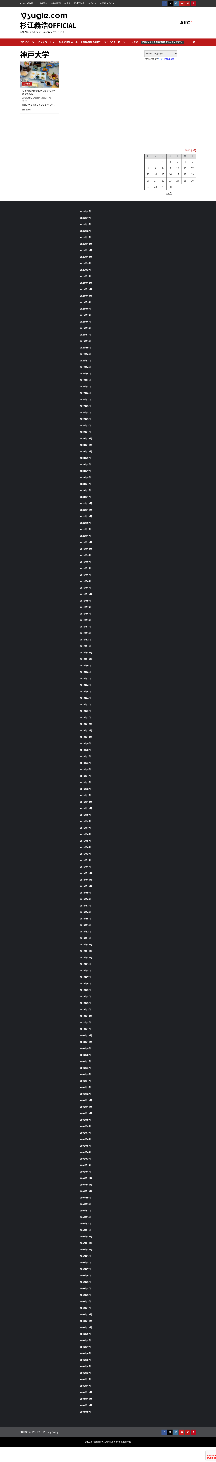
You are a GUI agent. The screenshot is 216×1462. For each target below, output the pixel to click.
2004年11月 (86, 1398)
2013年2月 (85, 1009)
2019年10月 (86, 548)
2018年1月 (85, 646)
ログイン (92, 3)
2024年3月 (85, 341)
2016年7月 (85, 756)
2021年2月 (85, 490)
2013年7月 (85, 977)
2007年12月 (86, 1178)
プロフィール (27, 42)
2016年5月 (85, 769)
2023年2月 (85, 380)
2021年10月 (86, 451)
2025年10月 (86, 256)
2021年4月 (85, 483)
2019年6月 (85, 574)
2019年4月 (85, 581)
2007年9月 (85, 1197)
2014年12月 (86, 873)
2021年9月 (85, 457)
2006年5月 (85, 1281)
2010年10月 (86, 1015)
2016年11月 (86, 730)
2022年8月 (85, 393)
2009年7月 (85, 1061)
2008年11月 (86, 1106)
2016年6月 (85, 762)
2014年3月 (85, 925)
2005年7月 (85, 1346)
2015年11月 (86, 808)
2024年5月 (85, 328)
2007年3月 (85, 1217)
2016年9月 (85, 743)
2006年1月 (85, 1307)
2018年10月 (86, 594)
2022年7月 (85, 399)
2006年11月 (86, 1243)
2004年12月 (86, 1392)
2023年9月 (85, 347)
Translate (169, 58)
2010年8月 (85, 1022)
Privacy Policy (50, 1432)
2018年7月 (85, 607)
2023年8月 (85, 354)
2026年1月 (85, 237)
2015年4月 (85, 847)
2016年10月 (86, 736)
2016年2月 (85, 788)
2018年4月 (85, 626)
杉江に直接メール (68, 42)
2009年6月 (85, 1067)
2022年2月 (85, 425)
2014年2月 (85, 931)
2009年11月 (86, 1041)
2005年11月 (86, 1320)
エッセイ (26, 84)
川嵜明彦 (43, 3)
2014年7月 (85, 905)
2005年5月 (85, 1359)
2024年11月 (86, 289)
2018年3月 (85, 633)
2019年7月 (85, 568)
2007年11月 (86, 1184)
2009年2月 (85, 1093)
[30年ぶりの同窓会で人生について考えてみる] (39, 74)
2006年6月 (85, 1275)
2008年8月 (85, 1126)
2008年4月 (85, 1152)
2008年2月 (85, 1165)
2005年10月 (86, 1327)
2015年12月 (86, 801)
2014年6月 (85, 912)
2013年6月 (85, 983)
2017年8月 (85, 672)
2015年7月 (85, 827)
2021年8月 (85, 464)
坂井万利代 (79, 3)
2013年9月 (85, 964)
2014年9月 (85, 892)
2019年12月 (86, 542)
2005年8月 (85, 1340)
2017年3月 (85, 704)
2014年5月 (85, 918)
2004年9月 (85, 1411)
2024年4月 (85, 334)
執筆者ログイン (107, 3)
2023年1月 (85, 386)
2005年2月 (85, 1379)
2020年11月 (86, 509)
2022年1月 (85, 431)
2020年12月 (86, 503)
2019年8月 (85, 561)
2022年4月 (85, 412)
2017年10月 (86, 659)
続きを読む (26, 109)
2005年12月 (86, 1314)
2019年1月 (85, 587)
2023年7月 (85, 360)
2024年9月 (85, 302)
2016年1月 (85, 795)
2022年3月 (85, 418)
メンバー (157, 42)
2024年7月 (85, 315)
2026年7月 (85, 217)
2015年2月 (85, 860)
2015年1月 (85, 866)
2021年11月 (86, 444)
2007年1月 (85, 1230)
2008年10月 (86, 1113)
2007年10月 (86, 1191)
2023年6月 (85, 367)
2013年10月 (86, 957)
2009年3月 (85, 1087)
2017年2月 (85, 710)
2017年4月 (85, 697)
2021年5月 (85, 477)
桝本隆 (67, 3)
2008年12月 (86, 1100)
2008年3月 (85, 1158)
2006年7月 (85, 1268)
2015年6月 (85, 834)
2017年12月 (86, 652)
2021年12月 (86, 438)
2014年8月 (85, 899)
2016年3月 (85, 782)
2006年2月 (85, 1301)
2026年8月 (85, 211)
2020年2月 (85, 529)
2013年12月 (86, 944)
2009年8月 (85, 1054)
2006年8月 (85, 1262)
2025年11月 (86, 250)
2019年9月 (85, 555)
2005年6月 (85, 1353)
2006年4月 (85, 1288)
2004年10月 (86, 1405)
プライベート (45, 42)
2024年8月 (85, 308)
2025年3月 (85, 269)
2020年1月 (85, 535)
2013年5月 (85, 989)
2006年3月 (85, 1294)
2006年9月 (85, 1256)
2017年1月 (85, 717)
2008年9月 (85, 1119)
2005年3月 (85, 1372)
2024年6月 (85, 321)
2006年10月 (86, 1249)
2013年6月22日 (41, 98)
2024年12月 (86, 282)
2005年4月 (85, 1366)
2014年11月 (86, 879)
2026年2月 (85, 230)
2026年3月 (85, 224)
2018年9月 (85, 600)
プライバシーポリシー (116, 42)
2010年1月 (85, 1028)
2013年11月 (86, 951)
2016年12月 (86, 723)
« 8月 (169, 193)
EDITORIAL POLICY (90, 42)
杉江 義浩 (28, 98)
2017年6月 (85, 685)
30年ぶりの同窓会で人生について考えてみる (38, 93)
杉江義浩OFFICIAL (48, 26)
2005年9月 (85, 1333)
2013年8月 (85, 970)
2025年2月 (85, 276)
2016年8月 (85, 749)
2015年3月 (85, 853)
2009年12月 (86, 1035)
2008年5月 (85, 1145)
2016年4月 (85, 775)
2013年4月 (85, 996)
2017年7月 (85, 678)
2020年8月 (85, 522)
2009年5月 (85, 1074)
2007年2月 (85, 1223)
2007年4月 (85, 1210)
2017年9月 (85, 665)
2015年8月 (85, 821)
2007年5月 (85, 1204)
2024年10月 (86, 295)
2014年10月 (86, 886)
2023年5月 (85, 373)
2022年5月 (85, 406)
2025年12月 (86, 243)
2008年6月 (85, 1139)
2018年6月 (85, 613)
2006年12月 (86, 1236)
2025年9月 (85, 263)
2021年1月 (85, 496)
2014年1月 (85, 938)
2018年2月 (85, 639)
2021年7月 (85, 470)
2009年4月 (85, 1080)
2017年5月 (85, 691)
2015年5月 (85, 840)
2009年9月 (85, 1048)
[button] (194, 42)
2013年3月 (85, 1002)
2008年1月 (85, 1171)
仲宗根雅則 (56, 3)
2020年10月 (86, 516)
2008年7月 (85, 1132)
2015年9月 (85, 814)
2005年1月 (85, 1385)
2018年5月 (85, 620)
